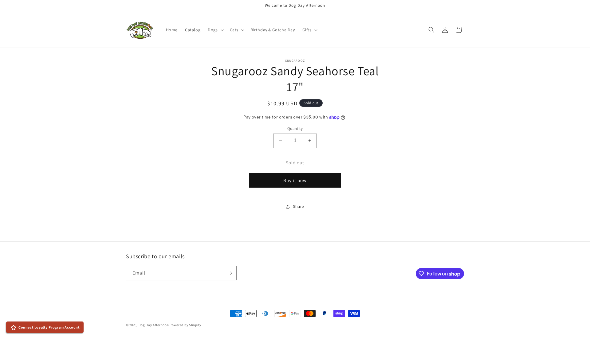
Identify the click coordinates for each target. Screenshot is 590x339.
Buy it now (295, 180)
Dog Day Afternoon (154, 325)
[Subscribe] (229, 273)
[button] (215, 29)
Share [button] (298, 206)
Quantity (295, 128)
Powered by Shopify (185, 325)
